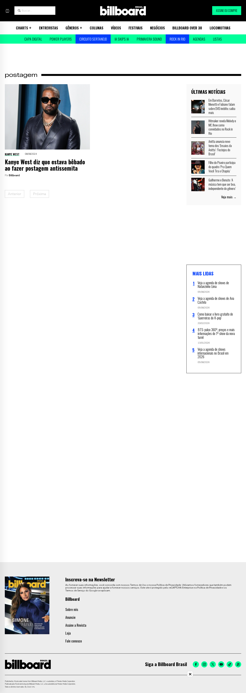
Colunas (96, 27)
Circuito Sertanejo (93, 39)
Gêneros (72, 27)
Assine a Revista (75, 625)
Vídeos (116, 27)
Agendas (199, 39)
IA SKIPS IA (122, 39)
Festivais (135, 27)
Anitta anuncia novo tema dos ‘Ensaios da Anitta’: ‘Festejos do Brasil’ (220, 147)
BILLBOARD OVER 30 (187, 27)
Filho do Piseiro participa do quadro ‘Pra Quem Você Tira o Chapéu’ (222, 166)
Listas (217, 39)
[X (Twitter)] (213, 664)
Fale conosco (73, 640)
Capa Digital (33, 39)
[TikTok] (230, 664)
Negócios (157, 27)
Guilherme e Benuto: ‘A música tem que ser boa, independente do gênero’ (222, 184)
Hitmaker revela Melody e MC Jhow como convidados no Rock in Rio (222, 127)
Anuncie (70, 617)
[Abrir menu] (7, 10)
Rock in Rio (177, 39)
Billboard (14, 175)
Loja (68, 633)
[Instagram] (204, 664)
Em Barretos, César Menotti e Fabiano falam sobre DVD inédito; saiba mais (222, 106)
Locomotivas (220, 27)
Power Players (61, 39)
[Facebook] (196, 664)
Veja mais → (228, 197)
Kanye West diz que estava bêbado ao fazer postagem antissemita (45, 164)
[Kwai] (238, 664)
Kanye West (12, 154)
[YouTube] (221, 664)
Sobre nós (71, 609)
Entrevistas (48, 27)
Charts (22, 27)
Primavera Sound (149, 39)
